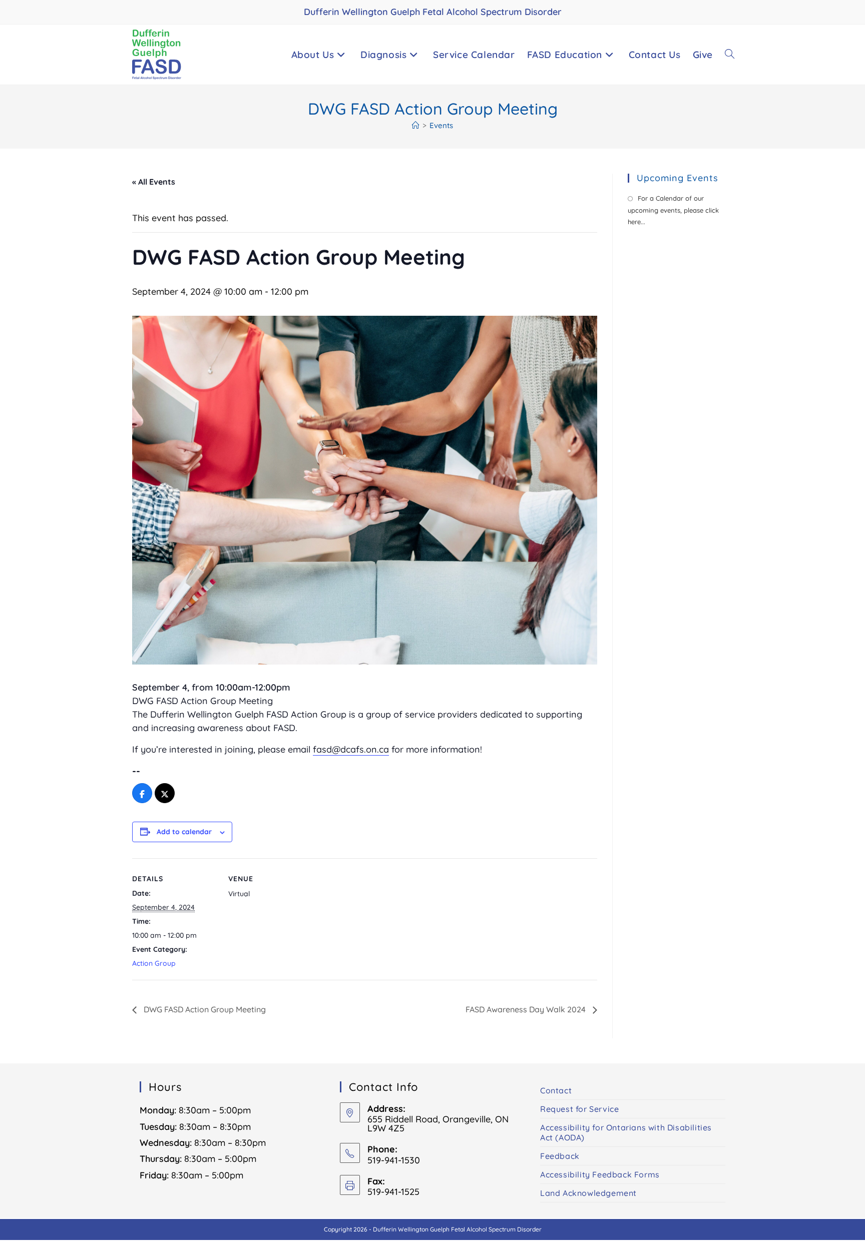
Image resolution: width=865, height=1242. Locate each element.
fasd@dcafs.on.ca (351, 749)
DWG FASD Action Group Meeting (204, 1009)
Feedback (560, 1156)
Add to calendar (184, 831)
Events (441, 125)
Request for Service (579, 1109)
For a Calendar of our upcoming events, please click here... (673, 210)
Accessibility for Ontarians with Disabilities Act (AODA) (626, 1132)
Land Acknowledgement (588, 1193)
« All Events (153, 182)
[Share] (142, 794)
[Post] (164, 794)
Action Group (154, 963)
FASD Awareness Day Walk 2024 (527, 1009)
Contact (556, 1090)
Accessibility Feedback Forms (600, 1174)
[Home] (415, 125)
